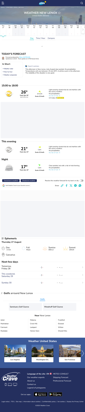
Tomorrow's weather (11, 181)
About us (31, 381)
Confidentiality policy (49, 402)
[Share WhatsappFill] (80, 185)
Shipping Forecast (60, 377)
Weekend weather (28, 181)
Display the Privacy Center (75, 401)
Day (31, 38)
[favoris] (59, 12)
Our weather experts (36, 377)
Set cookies (61, 401)
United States (9, 7)
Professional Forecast (62, 381)
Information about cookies (31, 402)
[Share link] (62, 185)
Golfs (42, 299)
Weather (3, 7)
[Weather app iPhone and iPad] (40, 394)
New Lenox (21, 7)
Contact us (31, 384)
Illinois (15, 7)
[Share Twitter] (71, 185)
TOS (12, 402)
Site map (18, 402)
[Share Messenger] (75, 185)
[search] (81, 3)
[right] (83, 29)
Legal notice (5, 402)
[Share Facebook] (66, 185)
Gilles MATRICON (24, 57)
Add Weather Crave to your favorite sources (17, 185)
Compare (51, 38)
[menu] (3, 3)
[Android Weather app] (55, 394)
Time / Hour (40, 38)
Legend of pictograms (36, 387)
